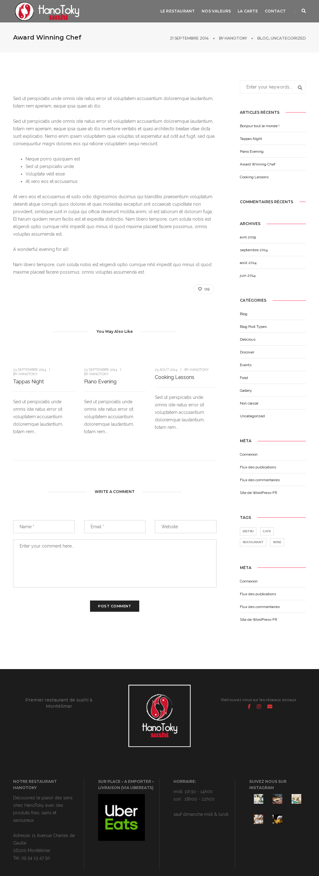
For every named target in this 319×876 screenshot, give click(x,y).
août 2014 (248, 263)
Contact (275, 11)
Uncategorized (288, 38)
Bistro (248, 531)
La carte (248, 11)
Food (244, 378)
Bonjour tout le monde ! (259, 126)
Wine (277, 542)
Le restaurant (177, 11)
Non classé (249, 403)
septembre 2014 (254, 250)
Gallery (246, 390)
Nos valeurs (216, 11)
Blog (263, 38)
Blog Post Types (253, 326)
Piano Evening (100, 382)
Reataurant (253, 542)
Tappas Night (28, 382)
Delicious (247, 339)
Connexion (249, 454)
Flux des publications (258, 467)
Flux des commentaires (260, 480)
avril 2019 (248, 237)
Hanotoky (236, 38)
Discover (247, 352)
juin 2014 (247, 275)
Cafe (267, 531)
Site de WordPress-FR (258, 493)
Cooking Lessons (174, 377)
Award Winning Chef (257, 164)
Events (245, 365)
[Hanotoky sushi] (46, 10)
